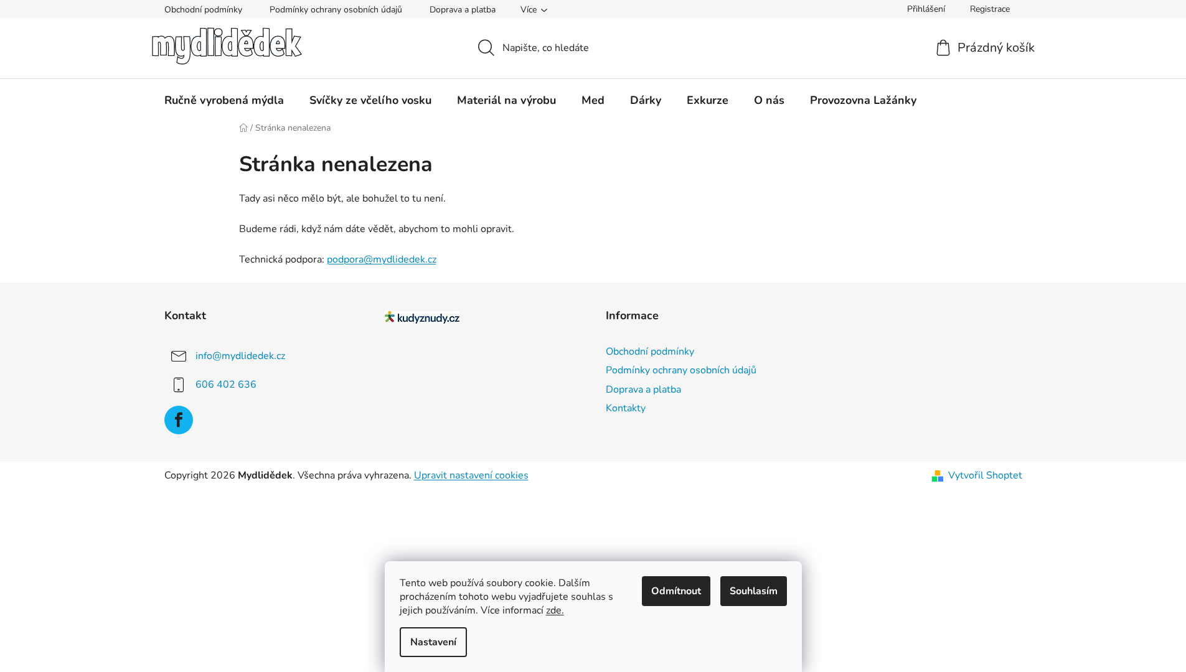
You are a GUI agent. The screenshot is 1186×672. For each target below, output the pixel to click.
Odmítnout (676, 591)
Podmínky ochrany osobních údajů (336, 10)
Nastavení (433, 642)
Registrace (990, 9)
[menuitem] (224, 100)
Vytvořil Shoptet (985, 475)
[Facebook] (178, 420)
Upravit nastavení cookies (471, 475)
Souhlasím (754, 591)
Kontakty (626, 408)
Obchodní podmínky (203, 10)
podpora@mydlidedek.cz (381, 259)
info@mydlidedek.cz (240, 356)
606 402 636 (225, 384)
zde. (555, 610)
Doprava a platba (463, 10)
